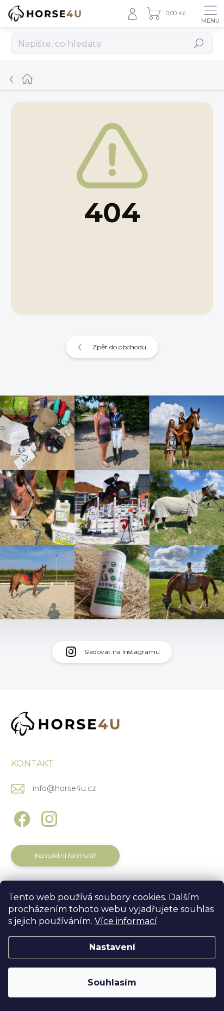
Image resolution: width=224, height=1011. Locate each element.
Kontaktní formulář (65, 855)
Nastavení (112, 947)
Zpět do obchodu (119, 347)
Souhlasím (112, 982)
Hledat (199, 43)
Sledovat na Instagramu (122, 652)
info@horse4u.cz (64, 788)
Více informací (126, 921)
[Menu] (210, 13)
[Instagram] (47, 817)
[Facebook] (20, 817)
